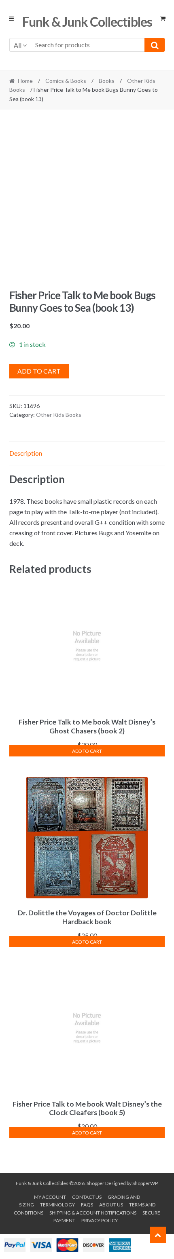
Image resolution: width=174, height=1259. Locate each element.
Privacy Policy (99, 1220)
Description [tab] (25, 453)
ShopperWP (144, 1183)
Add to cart (39, 371)
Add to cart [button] (87, 751)
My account (50, 1197)
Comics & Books (65, 80)
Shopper (95, 1183)
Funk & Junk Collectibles (87, 22)
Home (25, 80)
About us (111, 1205)
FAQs (87, 1205)
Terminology (57, 1205)
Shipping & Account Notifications (92, 1213)
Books (107, 80)
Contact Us (87, 1197)
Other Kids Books (58, 414)
